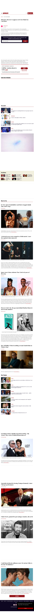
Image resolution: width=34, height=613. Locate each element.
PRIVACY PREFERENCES (26, 601)
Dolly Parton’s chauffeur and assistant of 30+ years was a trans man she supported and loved (21, 387)
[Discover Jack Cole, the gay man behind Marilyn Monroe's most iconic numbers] (17, 321)
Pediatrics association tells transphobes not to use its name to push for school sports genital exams (22, 124)
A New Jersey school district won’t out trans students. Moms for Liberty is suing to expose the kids (21, 130)
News (12, 109)
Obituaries (13, 411)
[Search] (26, 13)
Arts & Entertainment (7, 16)
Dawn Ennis (3, 275)
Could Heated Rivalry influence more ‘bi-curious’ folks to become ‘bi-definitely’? (16, 563)
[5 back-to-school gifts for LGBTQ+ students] (6, 116)
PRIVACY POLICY (21, 601)
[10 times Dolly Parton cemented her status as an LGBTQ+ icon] (3, 175)
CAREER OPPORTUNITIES (10, 601)
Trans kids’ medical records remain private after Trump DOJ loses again (21, 400)
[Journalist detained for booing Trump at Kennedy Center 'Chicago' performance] (17, 497)
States (12, 128)
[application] (17, 142)
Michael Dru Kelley (4, 566)
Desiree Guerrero (3, 311)
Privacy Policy (20, 604)
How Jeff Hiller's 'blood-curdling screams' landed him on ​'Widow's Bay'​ (16, 346)
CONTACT (2, 601)
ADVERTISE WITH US (16, 601)
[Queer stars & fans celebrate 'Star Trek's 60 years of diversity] (17, 286)
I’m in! (25, 41)
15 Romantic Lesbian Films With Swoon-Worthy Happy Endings (30, 176)
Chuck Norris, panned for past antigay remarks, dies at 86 (17, 517)
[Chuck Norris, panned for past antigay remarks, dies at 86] (17, 529)
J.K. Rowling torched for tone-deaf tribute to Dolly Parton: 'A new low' (21, 381)
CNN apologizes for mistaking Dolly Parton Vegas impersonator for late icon (22, 111)
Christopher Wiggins (4, 437)
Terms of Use (26, 604)
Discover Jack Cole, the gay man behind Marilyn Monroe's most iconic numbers (16, 308)
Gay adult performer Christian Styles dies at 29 (19, 412)
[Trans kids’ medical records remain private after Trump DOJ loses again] (6, 399)
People (12, 378)
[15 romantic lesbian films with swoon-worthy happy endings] (25, 175)
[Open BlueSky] (16, 605)
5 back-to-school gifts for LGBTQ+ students (18, 117)
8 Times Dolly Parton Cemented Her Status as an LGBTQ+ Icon (8, 176)
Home (2, 16)
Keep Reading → (14, 231)
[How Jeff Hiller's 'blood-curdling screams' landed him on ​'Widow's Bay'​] (17, 359)
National (12, 391)
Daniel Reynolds (3, 208)
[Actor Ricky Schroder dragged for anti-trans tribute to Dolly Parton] (6, 405)
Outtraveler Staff (5, 25)
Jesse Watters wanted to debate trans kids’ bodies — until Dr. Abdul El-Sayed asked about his (21, 393)
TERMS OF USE (31, 601)
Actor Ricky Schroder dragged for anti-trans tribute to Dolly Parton (21, 406)
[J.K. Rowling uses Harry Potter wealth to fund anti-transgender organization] (14, 175)
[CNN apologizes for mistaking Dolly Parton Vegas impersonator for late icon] (6, 110)
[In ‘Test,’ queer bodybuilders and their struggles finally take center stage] (17, 218)
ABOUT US (5, 601)
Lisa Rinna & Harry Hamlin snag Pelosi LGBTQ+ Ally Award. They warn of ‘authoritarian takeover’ (15, 434)
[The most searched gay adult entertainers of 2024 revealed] (3, 178)
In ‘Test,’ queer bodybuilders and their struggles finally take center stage (16, 205)
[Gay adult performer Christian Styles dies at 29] (6, 411)
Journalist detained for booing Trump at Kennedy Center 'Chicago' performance (16, 484)
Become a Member (24, 68)
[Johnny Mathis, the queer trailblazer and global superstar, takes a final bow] (14, 178)
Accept (25, 608)
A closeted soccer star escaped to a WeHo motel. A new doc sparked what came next (16, 237)
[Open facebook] (14, 605)
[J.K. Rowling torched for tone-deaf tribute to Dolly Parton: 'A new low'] (6, 379)
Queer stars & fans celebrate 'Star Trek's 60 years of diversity (15, 273)
